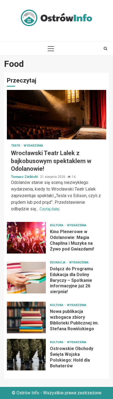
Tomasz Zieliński (25, 177)
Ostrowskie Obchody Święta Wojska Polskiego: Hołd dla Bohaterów (26, 354)
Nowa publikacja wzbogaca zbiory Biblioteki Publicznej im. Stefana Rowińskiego (26, 317)
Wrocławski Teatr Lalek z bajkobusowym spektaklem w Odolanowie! (56, 114)
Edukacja (58, 262)
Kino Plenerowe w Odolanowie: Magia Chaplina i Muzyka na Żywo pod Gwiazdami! (26, 238)
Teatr (16, 145)
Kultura (57, 225)
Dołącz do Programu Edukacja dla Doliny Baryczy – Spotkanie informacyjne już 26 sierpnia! (26, 277)
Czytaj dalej (49, 209)
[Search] (105, 48)
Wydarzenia (33, 145)
